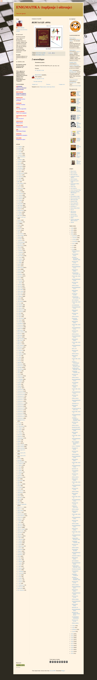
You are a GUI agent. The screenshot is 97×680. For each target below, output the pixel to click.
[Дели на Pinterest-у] (54, 53)
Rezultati (19, 460)
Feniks (18, 230)
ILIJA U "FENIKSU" (76, 446)
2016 (72, 645)
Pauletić (19, 384)
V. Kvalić (19, 544)
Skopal (19, 485)
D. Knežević (20, 197)
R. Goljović (19, 427)
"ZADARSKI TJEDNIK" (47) (76, 372)
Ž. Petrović (19, 580)
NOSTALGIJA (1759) (75, 283)
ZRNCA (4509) (75, 454)
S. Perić (19, 467)
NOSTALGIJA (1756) (75, 351)
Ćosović (19, 186)
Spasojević (19, 497)
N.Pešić (19, 360)
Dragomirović (20, 210)
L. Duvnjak (19, 281)
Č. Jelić (19, 185)
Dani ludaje (20, 205)
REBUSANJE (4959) (75, 406)
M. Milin (19, 313)
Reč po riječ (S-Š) (21, 455)
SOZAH (19, 495)
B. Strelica (19, 180)
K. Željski (19, 262)
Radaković (19, 436)
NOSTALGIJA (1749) (75, 503)
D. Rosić (19, 202)
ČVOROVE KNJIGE (76, 569)
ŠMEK (72, 217)
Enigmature (20, 221)
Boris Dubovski (74, 174)
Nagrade (19, 362)
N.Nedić (19, 359)
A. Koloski (19, 150)
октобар (74, 239)
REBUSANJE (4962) (75, 340)
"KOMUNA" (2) (75, 403)
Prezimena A (20, 389)
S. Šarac (19, 468)
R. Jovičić (19, 429)
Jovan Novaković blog (76, 190)
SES (18, 482)
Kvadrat (19, 272)
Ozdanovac (20, 375)
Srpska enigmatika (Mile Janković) (75, 220)
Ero (18, 223)
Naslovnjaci (20, 364)
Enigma (19, 220)
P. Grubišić (19, 381)
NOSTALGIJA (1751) (75, 474)
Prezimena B (20, 391)
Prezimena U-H (20, 416)
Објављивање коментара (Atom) (47, 86)
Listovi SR (19, 294)
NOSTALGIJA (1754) (75, 396)
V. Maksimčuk (20, 546)
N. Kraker (19, 352)
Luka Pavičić (20, 301)
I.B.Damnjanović (21, 242)
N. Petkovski (20, 353)
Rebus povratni (20, 448)
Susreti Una (20, 517)
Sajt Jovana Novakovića (73, 212)
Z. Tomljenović (20, 585)
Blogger (63, 670)
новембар (74, 237)
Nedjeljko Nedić (72, 62)
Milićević (19, 342)
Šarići (18, 478)
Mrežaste (19, 348)
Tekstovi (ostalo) (21, 529)
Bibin (18, 181)
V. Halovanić (20, 539)
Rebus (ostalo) (20, 444)
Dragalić (19, 208)
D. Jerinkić (19, 195)
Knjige (18, 269)
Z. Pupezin (19, 581)
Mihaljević (19, 337)
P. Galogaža (20, 379)
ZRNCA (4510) (75, 425)
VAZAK (72, 222)
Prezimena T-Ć (20, 414)
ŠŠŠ (18, 500)
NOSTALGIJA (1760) (75, 262)
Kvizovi (19, 277)
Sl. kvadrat (19, 487)
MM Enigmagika (74, 199)
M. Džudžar (20, 304)
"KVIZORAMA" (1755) (79, 132)
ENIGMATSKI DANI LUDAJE (78, 93)
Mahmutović (20, 330)
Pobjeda (19, 386)
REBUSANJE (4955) (75, 494)
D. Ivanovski (20, 193)
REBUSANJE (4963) (75, 322)
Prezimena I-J (20, 399)
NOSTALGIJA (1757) (75, 331)
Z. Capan (19, 563)
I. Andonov (19, 240)
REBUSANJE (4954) (75, 512)
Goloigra (19, 237)
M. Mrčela (19, 314)
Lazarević (19, 284)
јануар (73, 631)
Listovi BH (19, 286)
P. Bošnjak (19, 377)
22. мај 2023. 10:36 (39, 70)
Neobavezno (20, 365)
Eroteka (19, 225)
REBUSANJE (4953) (75, 529)
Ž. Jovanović (20, 573)
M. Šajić (19, 316)
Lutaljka (72, 194)
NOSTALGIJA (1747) (75, 545)
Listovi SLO (20, 293)
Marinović (19, 333)
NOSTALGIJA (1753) (75, 423)
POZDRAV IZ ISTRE (75, 449)
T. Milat (19, 522)
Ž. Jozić (19, 574)
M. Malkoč (19, 306)
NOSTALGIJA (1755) (75, 375)
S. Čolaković (20, 463)
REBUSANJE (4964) (75, 311)
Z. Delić (19, 566)
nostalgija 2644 (72, 82)
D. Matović (19, 198)
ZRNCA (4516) (75, 285)
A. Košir (19, 151)
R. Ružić (19, 431)
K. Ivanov (19, 257)
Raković (19, 439)
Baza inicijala (74, 172)
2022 (72, 633)
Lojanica (19, 299)
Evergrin (19, 228)
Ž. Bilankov (19, 561)
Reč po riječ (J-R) (21, 452)
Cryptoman (19, 188)
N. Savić (19, 355)
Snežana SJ (20, 490)
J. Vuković (19, 254)
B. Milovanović (20, 173)
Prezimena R (20, 409)
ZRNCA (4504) (75, 547)
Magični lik (19, 328)
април (73, 625)
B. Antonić (19, 169)
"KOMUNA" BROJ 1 (76, 555)
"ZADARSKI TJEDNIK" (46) (76, 542)
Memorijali (19, 335)
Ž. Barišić (19, 559)
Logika (18, 298)
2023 (72, 234)
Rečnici (19, 458)
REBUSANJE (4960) (75, 386)
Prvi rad (19, 422)
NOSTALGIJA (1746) (75, 582)
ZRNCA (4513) (75, 353)
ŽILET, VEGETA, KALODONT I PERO (75, 443)
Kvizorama (19, 276)
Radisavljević (20, 438)
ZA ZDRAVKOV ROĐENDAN (75, 617)
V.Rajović (19, 551)
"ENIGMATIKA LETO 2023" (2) (76, 273)
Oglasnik (19, 370)
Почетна (48, 84)
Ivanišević (19, 248)
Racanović (19, 434)
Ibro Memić (20, 243)
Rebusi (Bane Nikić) (75, 208)
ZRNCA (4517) (75, 264)
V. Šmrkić (19, 547)
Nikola (70, 70)
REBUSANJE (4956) (75, 479)
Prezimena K (20, 401)
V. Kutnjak (19, 542)
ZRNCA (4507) (75, 477)
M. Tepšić (19, 320)
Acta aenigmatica (21, 156)
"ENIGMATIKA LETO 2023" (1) (76, 297)
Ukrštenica (19, 536)
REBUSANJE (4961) (75, 356)
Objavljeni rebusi (74, 204)
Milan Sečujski (20, 338)
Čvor (18, 190)
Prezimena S (20, 411)
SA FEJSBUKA (75, 300)
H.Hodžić (19, 238)
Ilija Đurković (20, 245)
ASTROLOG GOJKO (74, 294)
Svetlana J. (19, 519)
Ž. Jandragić (20, 571)
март (73, 627)
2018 (72, 641)
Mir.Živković (20, 347)
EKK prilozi (19, 215)
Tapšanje (19, 527)
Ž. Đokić (19, 569)
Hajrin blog (73, 186)
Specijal (19, 499)
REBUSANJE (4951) (75, 590)
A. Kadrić (19, 148)
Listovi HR (19, 287)
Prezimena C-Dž (21, 392)
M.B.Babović (20, 323)
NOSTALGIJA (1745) (75, 597)
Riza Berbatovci (20, 461)
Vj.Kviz (18, 556)
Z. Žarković (20, 586)
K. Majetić (19, 260)
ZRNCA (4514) (75, 334)
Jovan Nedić (20, 255)
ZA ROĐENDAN (75, 305)
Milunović (19, 343)
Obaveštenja (20, 369)
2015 (72, 647)
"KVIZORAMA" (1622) (75, 383)
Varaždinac (19, 554)
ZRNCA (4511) (75, 398)
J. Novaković (20, 252)
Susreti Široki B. (21, 515)
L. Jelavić (19, 282)
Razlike (19, 441)
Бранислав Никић (73, 79)
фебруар (74, 629)
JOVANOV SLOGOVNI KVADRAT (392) (76, 419)
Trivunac (19, 534)
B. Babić (19, 171)
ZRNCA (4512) (75, 377)
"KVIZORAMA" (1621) (75, 471)
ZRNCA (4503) (75, 584)
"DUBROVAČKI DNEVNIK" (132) (76, 566)
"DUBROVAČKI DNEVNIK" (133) (76, 369)
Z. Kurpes (19, 578)
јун (73, 247)
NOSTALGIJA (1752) (75, 452)
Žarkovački (19, 588)
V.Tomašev (19, 552)
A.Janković (19, 155)
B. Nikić (19, 178)
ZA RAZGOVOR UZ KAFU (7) (79, 162)
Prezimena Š (20, 413)
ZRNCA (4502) (75, 599)
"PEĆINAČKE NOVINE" (75, 550)
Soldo (18, 494)
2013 (72, 651)
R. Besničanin (20, 426)
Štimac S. (19, 508)
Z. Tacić (19, 583)
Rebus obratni (20, 446)
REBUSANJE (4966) (75, 270)
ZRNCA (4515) (75, 316)
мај (73, 249)
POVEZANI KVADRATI (75, 319)
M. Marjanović (20, 309)
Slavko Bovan (38, 74)
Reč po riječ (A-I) (21, 449)
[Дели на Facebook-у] (53, 53)
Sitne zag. (19, 484)
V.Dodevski (19, 549)
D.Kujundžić (20, 203)
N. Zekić (19, 357)
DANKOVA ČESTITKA (75, 506)
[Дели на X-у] (51, 53)
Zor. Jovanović (20, 590)
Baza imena (73, 171)
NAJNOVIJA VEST (76, 427)
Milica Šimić (20, 340)
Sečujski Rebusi (74, 216)
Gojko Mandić (20, 235)
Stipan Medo (20, 510)
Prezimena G (20, 397)
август (73, 243)
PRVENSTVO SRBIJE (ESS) (79, 117)
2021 (72, 635)
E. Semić (19, 213)
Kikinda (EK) (20, 267)
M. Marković (20, 311)
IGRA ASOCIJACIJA (79, 146)
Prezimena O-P (20, 408)
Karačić (19, 264)
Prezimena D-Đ (20, 394)
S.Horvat (19, 475)
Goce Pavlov (20, 233)
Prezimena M (20, 404)
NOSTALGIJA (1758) (75, 314)
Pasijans (19, 382)
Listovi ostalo (20, 291)
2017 (72, 643)
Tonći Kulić (19, 532)
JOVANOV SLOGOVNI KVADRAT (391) (76, 578)
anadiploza (19, 159)
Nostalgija (19, 367)
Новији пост (35, 84)
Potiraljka (19, 387)
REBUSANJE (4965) (75, 291)
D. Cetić (19, 191)
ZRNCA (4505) (75, 523)
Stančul (19, 502)
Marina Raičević (21, 331)
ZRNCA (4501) (75, 623)
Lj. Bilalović (19, 296)
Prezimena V (20, 418)
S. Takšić (19, 470)
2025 (72, 230)
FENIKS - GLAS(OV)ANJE (79, 139)
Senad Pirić (20, 480)
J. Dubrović (20, 250)
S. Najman (19, 465)
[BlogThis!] (50, 53)
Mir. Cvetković (20, 345)
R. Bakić (19, 424)
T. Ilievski (19, 520)
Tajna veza (19, 524)
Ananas (19, 163)
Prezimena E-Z (20, 396)
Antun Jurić (20, 164)
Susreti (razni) (20, 514)
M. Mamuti (19, 308)
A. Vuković (19, 153)
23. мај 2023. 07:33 (39, 78)
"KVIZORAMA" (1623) (75, 255)
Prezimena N (20, 406)
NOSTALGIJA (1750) (75, 489)
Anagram (19, 161)
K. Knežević (20, 259)
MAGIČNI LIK (75, 468)
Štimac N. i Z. (20, 507)
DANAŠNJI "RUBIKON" (75, 575)
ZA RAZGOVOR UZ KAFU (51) (76, 409)
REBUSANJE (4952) (75, 558)
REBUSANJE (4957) (75, 460)
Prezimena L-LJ (21, 403)
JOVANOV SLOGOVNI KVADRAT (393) (76, 258)
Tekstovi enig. (20, 530)
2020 (72, 637)
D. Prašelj (19, 200)
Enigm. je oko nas (21, 217)
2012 (72, 653)
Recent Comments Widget (76, 85)
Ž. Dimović (19, 568)
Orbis (18, 372)
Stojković (19, 512)
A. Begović (19, 146)
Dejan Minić (20, 207)
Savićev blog (73, 214)
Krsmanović (20, 271)
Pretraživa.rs (73, 206)
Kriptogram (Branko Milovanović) (75, 192)
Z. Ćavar (19, 564)
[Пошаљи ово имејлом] (48, 53)
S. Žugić (19, 473)
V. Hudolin (19, 541)
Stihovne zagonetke (21, 504)
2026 (72, 228)
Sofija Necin (20, 492)
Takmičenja (20, 525)
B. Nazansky (20, 176)
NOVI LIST (74, 348)
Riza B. (72, 209)
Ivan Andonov (74, 188)
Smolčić (19, 489)
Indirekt (19, 247)
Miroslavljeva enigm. (75, 196)
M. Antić (19, 303)
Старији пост (62, 84)
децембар (74, 235)
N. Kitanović (20, 350)
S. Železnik (19, 472)
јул (73, 245)
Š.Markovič (19, 477)
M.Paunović (20, 325)
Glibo (18, 232)
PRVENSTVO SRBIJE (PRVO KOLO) (76, 614)
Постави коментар (38, 81)
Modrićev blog (74, 201)
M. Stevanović (20, 318)
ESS (18, 226)
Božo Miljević (39, 54)
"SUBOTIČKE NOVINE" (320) (76, 539)
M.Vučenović (20, 326)
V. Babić (19, 537)
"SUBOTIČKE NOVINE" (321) (76, 365)
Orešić (18, 374)
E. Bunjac (19, 212)
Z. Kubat (19, 576)
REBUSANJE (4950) (75, 605)
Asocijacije (19, 166)
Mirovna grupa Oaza (75, 198)
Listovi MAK (20, 289)
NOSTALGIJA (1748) (75, 521)
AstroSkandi (20, 168)
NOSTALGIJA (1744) (75, 620)
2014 (72, 649)
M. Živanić (19, 321)
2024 (72, 232)
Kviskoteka (19, 274)
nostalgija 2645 (72, 71)
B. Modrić (19, 174)
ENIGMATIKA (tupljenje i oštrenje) (44, 7)
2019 (72, 639)
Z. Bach (19, 558)
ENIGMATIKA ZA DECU (75, 251)
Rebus (43, 54)
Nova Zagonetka (74, 203)
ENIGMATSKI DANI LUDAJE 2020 (78, 101)
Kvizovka (19, 279)
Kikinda (19, 265)
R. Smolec (19, 433)
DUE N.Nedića (74, 179)
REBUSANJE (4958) (75, 433)
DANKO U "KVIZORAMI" (75, 362)
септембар (75, 241)
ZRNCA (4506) (75, 491)
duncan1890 (52, 670)
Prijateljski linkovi (21, 420)
